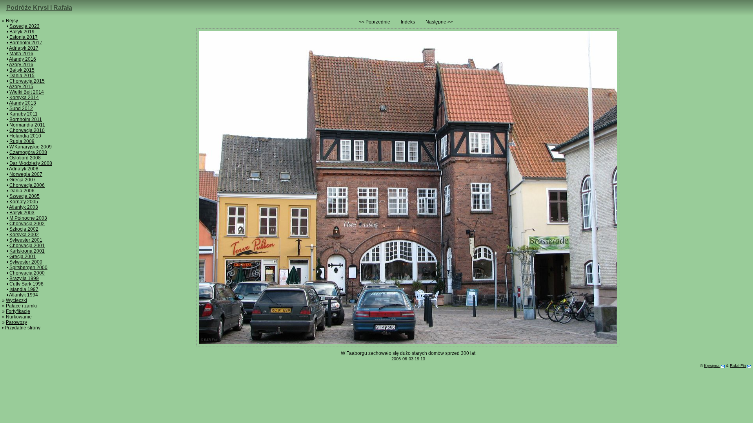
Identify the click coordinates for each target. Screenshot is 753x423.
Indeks (408, 22)
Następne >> (439, 22)
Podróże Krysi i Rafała (39, 7)
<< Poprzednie (374, 22)
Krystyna (712, 365)
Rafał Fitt (738, 365)
